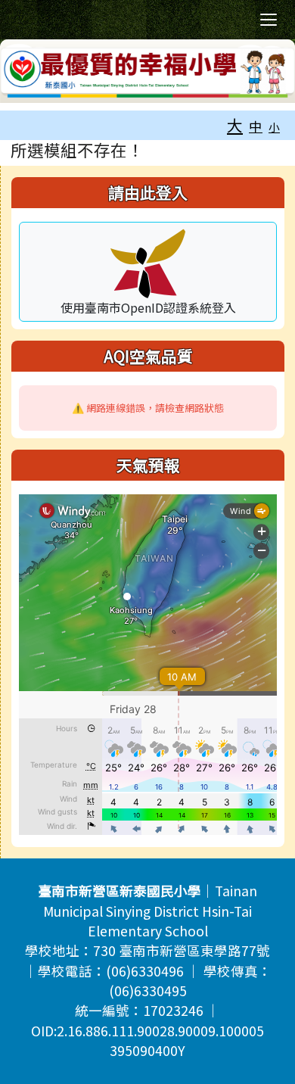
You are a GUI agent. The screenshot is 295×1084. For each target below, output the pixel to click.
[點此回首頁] (147, 71)
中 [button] (255, 126)
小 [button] (274, 127)
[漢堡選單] (268, 20)
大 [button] (235, 125)
